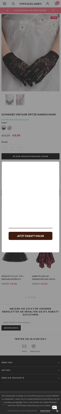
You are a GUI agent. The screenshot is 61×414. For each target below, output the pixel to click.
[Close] (55, 165)
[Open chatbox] (54, 408)
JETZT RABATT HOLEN (30, 236)
